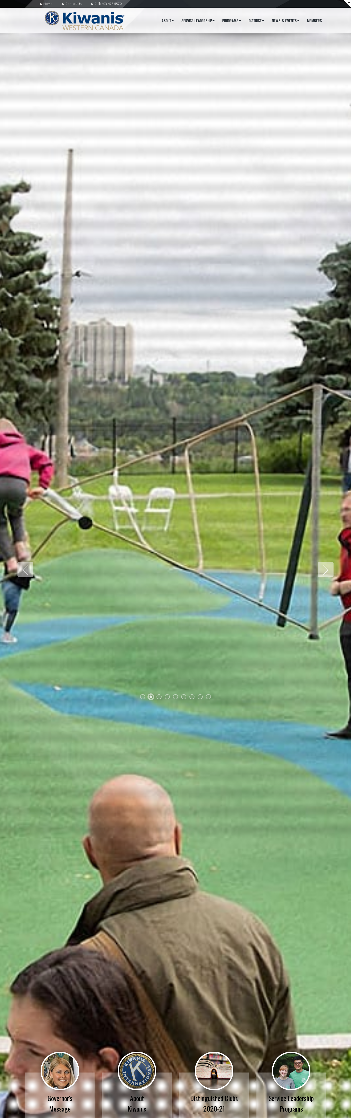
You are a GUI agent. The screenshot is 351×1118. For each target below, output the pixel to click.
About (166, 21)
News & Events (284, 21)
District (255, 21)
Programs (230, 21)
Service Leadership (196, 21)
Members (314, 21)
